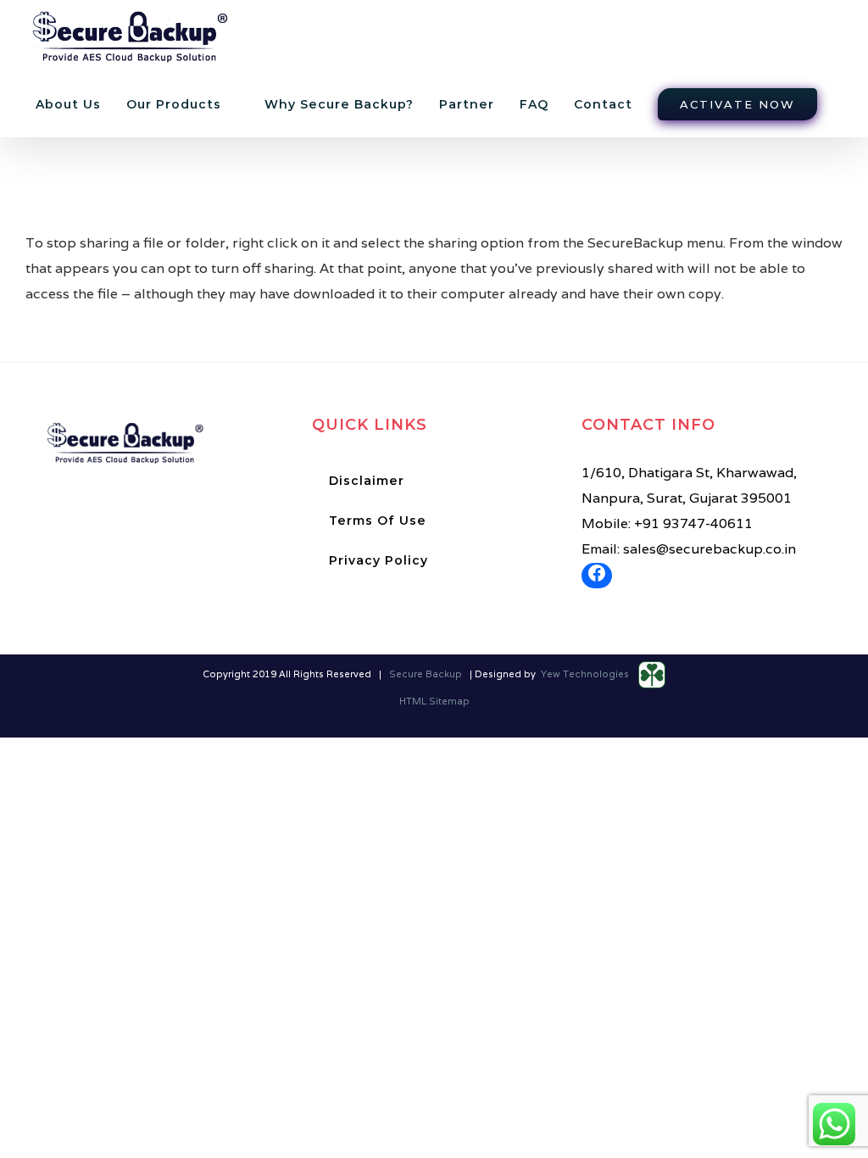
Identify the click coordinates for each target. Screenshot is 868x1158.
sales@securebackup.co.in (709, 549)
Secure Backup (425, 674)
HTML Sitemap (434, 701)
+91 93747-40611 (693, 523)
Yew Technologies (586, 674)
